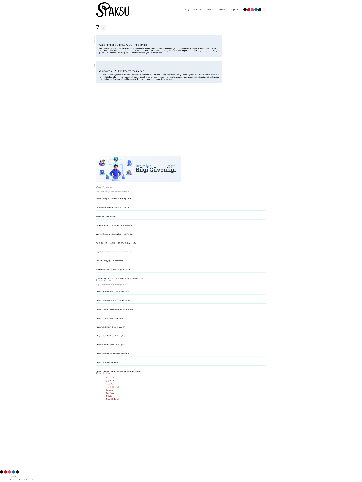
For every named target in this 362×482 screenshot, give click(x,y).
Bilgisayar (94, 64)
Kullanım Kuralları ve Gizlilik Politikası (22, 480)
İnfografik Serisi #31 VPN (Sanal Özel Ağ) (110, 362)
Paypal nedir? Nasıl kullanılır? (106, 216)
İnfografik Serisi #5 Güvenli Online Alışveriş (110, 345)
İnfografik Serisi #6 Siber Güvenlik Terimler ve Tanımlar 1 (115, 309)
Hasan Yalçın (110, 384)
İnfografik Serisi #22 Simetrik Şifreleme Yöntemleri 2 (114, 300)
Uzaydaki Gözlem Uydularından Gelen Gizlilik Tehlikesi (114, 234)
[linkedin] (256, 9)
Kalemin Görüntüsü (112, 387)
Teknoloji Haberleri (112, 399)
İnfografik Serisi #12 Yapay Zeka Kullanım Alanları (112, 292)
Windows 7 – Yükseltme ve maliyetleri (121, 71)
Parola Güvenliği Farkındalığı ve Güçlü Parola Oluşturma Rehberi (117, 243)
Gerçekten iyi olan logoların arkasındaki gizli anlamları (114, 225)
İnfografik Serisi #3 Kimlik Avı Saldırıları (109, 318)
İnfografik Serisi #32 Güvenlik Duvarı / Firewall (112, 336)
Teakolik (109, 396)
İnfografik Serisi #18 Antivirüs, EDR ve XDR (110, 327)
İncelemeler (94, 38)
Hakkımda (13, 477)
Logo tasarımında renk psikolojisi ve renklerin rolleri (113, 252)
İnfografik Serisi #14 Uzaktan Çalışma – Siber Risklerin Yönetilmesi (118, 371)
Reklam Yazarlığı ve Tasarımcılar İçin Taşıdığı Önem (113, 199)
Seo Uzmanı (110, 390)
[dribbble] (252, 9)
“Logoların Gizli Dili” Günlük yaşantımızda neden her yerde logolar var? (120, 278)
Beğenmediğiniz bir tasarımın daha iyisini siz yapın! (113, 270)
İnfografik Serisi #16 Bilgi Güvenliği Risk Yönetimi (112, 354)
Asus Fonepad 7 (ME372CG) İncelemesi (123, 44)
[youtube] (248, 9)
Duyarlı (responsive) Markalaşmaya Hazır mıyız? (112, 207)
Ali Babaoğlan (110, 378)
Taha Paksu (110, 393)
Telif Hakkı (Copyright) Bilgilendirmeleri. (109, 261)
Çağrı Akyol (110, 381)
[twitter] (245, 9)
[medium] (259, 9)
